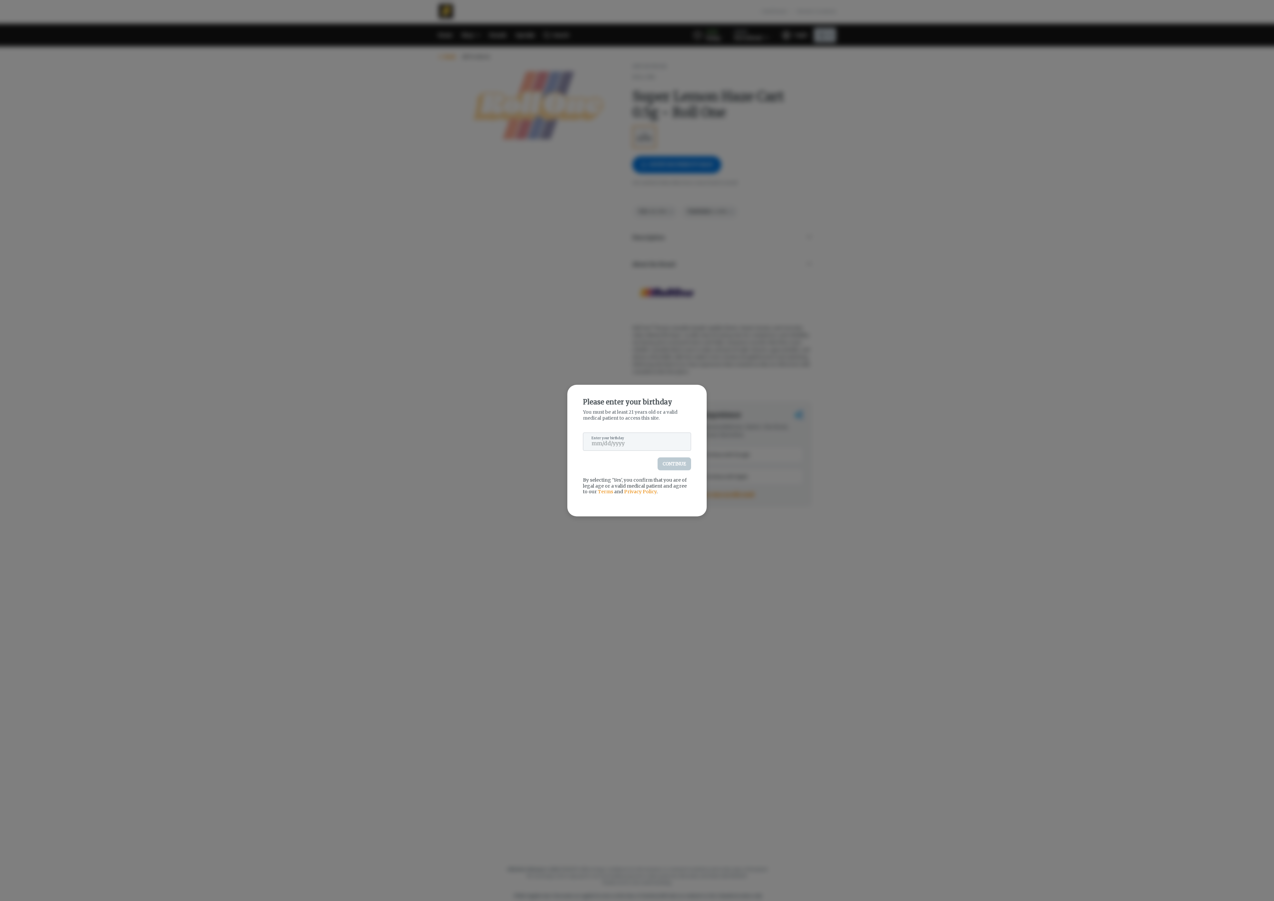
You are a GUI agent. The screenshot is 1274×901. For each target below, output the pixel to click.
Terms (605, 492)
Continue (674, 464)
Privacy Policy (640, 492)
